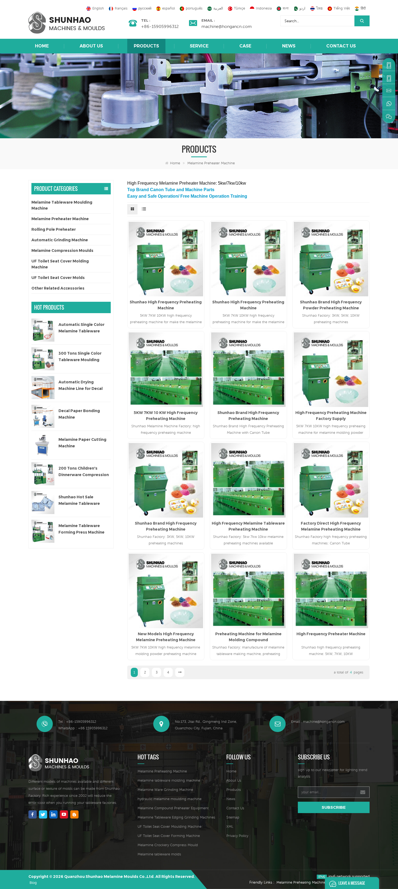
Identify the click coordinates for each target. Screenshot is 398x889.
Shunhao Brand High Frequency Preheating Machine (248, 415)
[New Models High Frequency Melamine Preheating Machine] (166, 591)
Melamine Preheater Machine (211, 163)
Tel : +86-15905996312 (77, 722)
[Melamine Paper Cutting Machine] (42, 445)
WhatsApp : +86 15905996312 (82, 728)
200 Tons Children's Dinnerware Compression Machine (83, 472)
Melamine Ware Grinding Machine (165, 790)
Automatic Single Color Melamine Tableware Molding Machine (81, 328)
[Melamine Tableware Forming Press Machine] (42, 531)
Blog (33, 883)
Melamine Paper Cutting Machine (82, 442)
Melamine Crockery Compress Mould (168, 845)
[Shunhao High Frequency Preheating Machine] (166, 259)
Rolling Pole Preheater (53, 229)
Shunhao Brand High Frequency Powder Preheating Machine (331, 305)
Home (42, 46)
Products (146, 46)
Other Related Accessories (57, 288)
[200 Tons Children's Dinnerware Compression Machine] (42, 473)
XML (229, 826)
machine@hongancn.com (226, 26)
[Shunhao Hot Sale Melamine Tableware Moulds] (42, 502)
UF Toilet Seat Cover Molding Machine (60, 264)
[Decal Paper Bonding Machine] (42, 416)
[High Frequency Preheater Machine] (331, 591)
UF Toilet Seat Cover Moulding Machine (169, 826)
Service (199, 46)
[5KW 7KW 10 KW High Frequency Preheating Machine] (166, 369)
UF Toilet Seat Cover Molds (58, 277)
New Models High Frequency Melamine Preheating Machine (165, 636)
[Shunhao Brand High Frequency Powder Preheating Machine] (331, 259)
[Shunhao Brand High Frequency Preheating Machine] (248, 369)
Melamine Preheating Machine (162, 771)
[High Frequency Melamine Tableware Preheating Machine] (248, 480)
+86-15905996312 (160, 26)
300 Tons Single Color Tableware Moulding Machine (80, 357)
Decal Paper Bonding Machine (79, 414)
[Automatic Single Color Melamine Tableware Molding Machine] (42, 330)
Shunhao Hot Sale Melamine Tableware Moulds (79, 501)
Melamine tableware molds (159, 854)
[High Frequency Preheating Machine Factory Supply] (331, 369)
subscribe (334, 807)
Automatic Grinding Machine (59, 240)
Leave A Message (351, 883)
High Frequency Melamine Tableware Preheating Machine (248, 526)
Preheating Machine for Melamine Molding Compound (248, 636)
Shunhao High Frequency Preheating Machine (166, 305)
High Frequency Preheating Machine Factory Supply (331, 415)
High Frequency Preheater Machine (331, 633)
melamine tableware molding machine (169, 780)
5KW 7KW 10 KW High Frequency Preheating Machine (166, 415)
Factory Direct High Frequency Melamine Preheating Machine (331, 526)
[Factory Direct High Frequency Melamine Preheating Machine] (331, 480)
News (288, 46)
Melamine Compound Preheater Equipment (173, 808)
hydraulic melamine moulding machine (169, 799)
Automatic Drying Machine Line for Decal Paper (80, 386)
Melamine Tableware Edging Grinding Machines (176, 817)
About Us (91, 46)
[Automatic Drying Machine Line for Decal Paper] (42, 387)
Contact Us (341, 46)
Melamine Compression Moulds (62, 250)
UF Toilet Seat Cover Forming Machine (169, 836)
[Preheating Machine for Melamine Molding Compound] (248, 591)
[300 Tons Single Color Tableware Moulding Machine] (42, 358)
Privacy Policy (237, 836)
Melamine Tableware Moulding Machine (61, 205)
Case (245, 46)
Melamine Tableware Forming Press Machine (81, 529)
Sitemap (232, 817)
